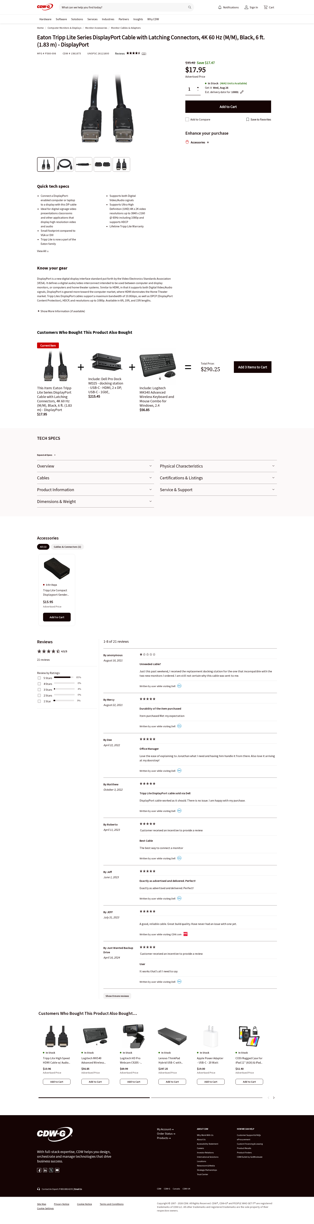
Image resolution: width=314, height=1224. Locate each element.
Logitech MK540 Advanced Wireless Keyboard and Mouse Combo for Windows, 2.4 (94, 1060)
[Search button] (190, 7)
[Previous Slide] (268, 1098)
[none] (45, 19)
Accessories (198, 142)
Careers (200, 1148)
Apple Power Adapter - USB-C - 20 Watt (210, 1060)
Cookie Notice (84, 1204)
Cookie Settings (45, 1208)
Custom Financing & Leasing (250, 1143)
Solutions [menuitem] (77, 19)
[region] (157, 590)
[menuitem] (220, 7)
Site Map (41, 1204)
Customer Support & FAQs (249, 1135)
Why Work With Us (205, 1135)
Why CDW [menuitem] (153, 19)
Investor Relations (205, 1152)
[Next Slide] (273, 1098)
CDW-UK (186, 1188)
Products (163, 1138)
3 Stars (48, 689)
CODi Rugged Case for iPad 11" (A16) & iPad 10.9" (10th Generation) (249, 1060)
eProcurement (243, 1139)
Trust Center (202, 1174)
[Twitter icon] (51, 1170)
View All (42, 251)
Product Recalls (244, 1148)
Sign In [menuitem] (254, 7)
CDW (159, 1188)
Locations (201, 1161)
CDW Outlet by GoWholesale (249, 1156)
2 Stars (48, 695)
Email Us (78, 1189)
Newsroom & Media (206, 1165)
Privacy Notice (61, 1204)
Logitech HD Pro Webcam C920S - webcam (130, 1060)
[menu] (228, 7)
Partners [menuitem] (124, 19)
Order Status (165, 1133)
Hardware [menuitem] (45, 19)
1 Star (47, 701)
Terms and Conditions (112, 1204)
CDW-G (167, 1188)
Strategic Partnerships (207, 1170)
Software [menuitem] (61, 19)
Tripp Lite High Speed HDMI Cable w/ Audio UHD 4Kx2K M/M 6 (56, 1060)
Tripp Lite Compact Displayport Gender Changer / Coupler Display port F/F (55, 593)
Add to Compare (200, 119)
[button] (269, 7)
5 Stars (48, 678)
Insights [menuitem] (138, 19)
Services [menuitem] (92, 19)
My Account (164, 1129)
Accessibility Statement (207, 1143)
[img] (133, 53)
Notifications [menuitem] (231, 7)
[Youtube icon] (57, 1170)
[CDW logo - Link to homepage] (45, 7)
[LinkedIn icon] (45, 1170)
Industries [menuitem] (108, 19)
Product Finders (244, 1152)
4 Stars (48, 684)
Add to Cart (252, 367)
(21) (144, 53)
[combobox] (121, 7)
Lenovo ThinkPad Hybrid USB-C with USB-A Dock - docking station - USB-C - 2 (171, 1060)
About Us (201, 1139)
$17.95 (195, 70)
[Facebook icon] (39, 1170)
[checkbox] (187, 119)
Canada (176, 1188)
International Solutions (207, 1156)
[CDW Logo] (45, 7)
